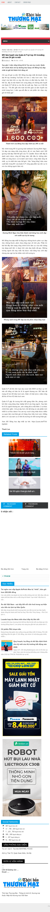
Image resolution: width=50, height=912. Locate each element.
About (10, 2)
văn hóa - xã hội (18, 60)
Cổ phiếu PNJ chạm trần (11, 629)
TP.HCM (7, 576)
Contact (18, 2)
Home (3, 2)
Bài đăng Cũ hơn (42, 569)
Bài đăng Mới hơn (7, 569)
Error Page (27, 2)
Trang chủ (25, 569)
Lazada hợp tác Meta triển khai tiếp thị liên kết (20, 619)
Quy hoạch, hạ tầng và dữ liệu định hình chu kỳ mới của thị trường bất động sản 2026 (30, 644)
